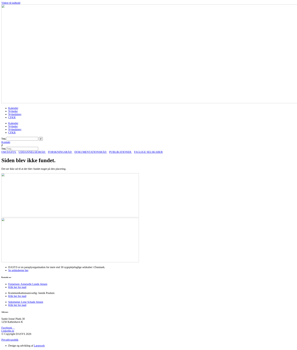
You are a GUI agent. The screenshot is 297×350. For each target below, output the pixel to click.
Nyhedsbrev (14, 114)
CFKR (12, 117)
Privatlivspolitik (9, 339)
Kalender (13, 108)
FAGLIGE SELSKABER (148, 151)
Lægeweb (39, 345)
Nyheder (13, 111)
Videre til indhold (10, 2)
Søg (3, 138)
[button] (148, 145)
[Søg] (41, 139)
